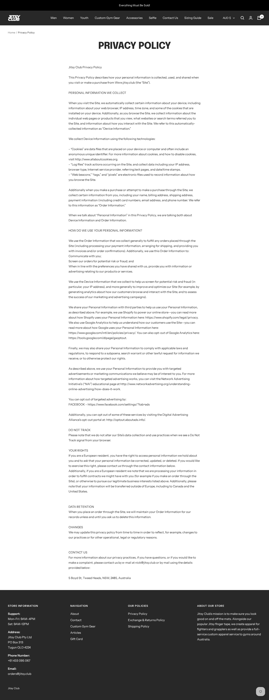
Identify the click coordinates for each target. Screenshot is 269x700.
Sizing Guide (192, 18)
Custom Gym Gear (107, 18)
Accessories (134, 18)
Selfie (152, 18)
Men (54, 18)
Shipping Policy (138, 626)
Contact (76, 620)
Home (11, 32)
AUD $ (227, 18)
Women (68, 18)
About (74, 614)
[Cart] (259, 18)
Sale (210, 18)
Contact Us (170, 18)
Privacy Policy (137, 614)
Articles (75, 632)
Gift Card (76, 639)
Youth (84, 18)
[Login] (250, 18)
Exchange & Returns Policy (146, 620)
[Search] (242, 18)
